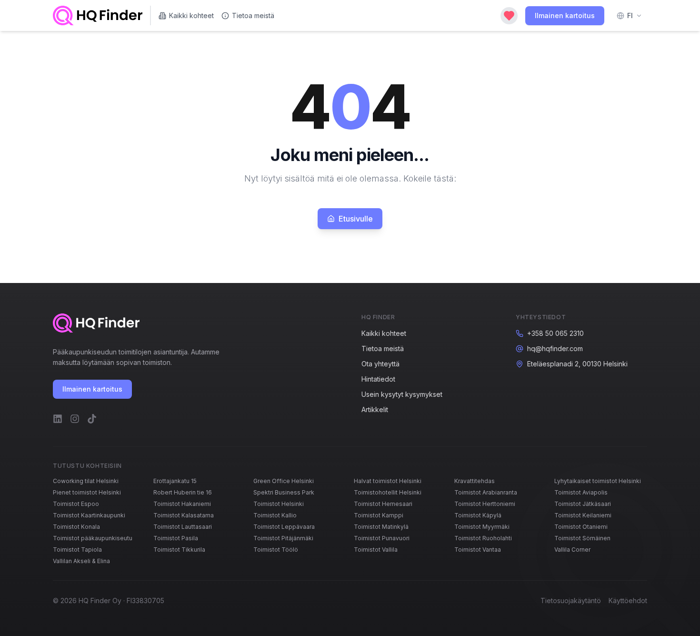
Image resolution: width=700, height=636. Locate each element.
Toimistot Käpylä (477, 515)
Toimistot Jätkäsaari (582, 503)
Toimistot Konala (76, 526)
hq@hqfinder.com (555, 348)
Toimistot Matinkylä (381, 526)
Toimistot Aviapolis (581, 492)
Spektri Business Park (283, 492)
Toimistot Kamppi (378, 515)
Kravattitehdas (474, 481)
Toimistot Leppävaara (284, 526)
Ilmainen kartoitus (565, 15)
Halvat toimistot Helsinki (387, 481)
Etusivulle (356, 218)
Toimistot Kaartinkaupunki (89, 515)
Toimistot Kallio (275, 515)
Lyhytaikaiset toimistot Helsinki (597, 481)
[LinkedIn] (57, 419)
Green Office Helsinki (283, 481)
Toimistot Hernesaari (383, 503)
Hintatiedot (378, 379)
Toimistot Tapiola (77, 549)
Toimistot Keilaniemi (582, 515)
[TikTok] (92, 419)
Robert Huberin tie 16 (182, 492)
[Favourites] (509, 15)
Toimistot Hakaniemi (182, 503)
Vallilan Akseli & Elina (81, 561)
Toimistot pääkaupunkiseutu (92, 538)
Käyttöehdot (628, 600)
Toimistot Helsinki (278, 503)
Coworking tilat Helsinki (86, 481)
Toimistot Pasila (175, 538)
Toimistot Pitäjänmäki (283, 538)
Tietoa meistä (253, 15)
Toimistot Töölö (275, 549)
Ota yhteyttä (380, 364)
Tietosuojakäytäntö (570, 600)
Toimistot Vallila (376, 549)
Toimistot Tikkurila (179, 549)
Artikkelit (374, 409)
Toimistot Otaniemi (581, 526)
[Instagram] (75, 419)
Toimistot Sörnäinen (582, 538)
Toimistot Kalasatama (183, 515)
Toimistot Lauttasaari (182, 526)
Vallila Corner (572, 549)
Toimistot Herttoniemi (484, 503)
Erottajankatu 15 (175, 481)
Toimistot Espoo (76, 503)
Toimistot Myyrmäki (482, 526)
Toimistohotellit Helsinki (387, 492)
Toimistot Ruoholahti (483, 538)
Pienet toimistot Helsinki (87, 492)
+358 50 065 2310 (555, 333)
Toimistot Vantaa (477, 549)
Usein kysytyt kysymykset (401, 394)
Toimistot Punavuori (382, 538)
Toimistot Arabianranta (485, 492)
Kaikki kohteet (191, 15)
